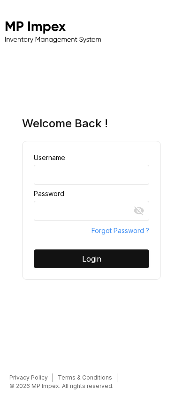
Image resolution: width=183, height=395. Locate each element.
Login (91, 258)
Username (49, 157)
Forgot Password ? (120, 230)
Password (49, 194)
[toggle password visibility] (139, 210)
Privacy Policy (28, 377)
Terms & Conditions (85, 377)
